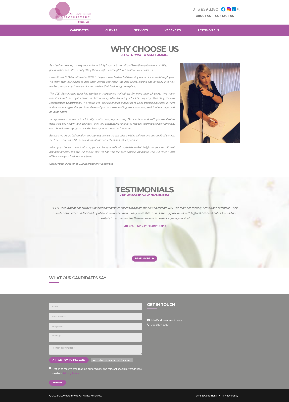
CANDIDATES (79, 30)
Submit (58, 382)
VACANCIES (173, 30)
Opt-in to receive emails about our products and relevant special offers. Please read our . (97, 371)
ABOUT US (203, 16)
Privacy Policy (71, 373)
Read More (143, 258)
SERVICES (141, 30)
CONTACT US (224, 16)
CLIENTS (111, 30)
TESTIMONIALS (208, 30)
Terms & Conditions (205, 395)
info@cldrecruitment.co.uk (166, 319)
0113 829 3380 (205, 9)
